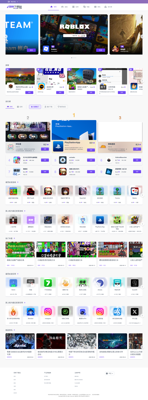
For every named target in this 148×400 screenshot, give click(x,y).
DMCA (76, 386)
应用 (15, 379)
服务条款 (77, 376)
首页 (15, 376)
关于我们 (46, 376)
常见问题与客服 (47, 383)
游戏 (15, 383)
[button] (5, 36)
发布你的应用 (47, 379)
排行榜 (15, 393)
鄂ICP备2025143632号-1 (84, 396)
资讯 (15, 389)
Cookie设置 (77, 383)
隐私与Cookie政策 (79, 379)
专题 (15, 386)
